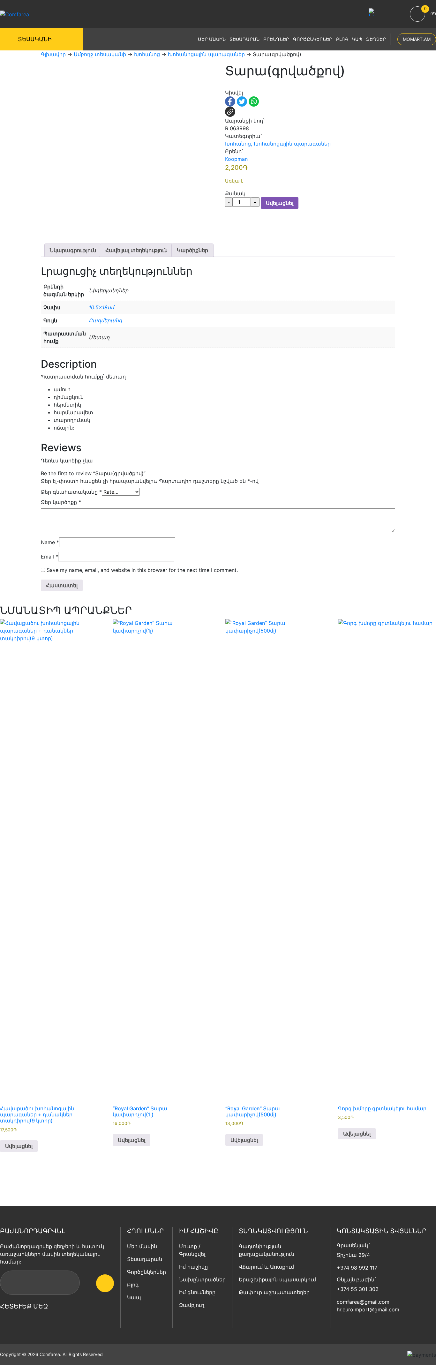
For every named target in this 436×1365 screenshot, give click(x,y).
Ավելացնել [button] (19, 1146)
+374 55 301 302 (358, 1289)
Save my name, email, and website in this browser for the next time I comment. (142, 570)
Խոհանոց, (238, 143)
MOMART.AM (417, 39)
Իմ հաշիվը (193, 1267)
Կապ (357, 39)
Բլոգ (342, 39)
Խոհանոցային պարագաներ (206, 54)
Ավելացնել (279, 203)
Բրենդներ (276, 39)
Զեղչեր (376, 39)
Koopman (236, 159)
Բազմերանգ (105, 320)
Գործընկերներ (312, 39)
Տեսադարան (244, 39)
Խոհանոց (147, 54)
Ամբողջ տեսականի (100, 54)
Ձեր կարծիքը (61, 502)
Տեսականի (34, 39)
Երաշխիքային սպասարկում (277, 1279)
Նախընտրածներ (202, 1279)
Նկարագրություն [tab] (73, 250)
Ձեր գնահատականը (71, 492)
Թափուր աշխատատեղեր (274, 1292)
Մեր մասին (212, 39)
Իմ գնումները (197, 1292)
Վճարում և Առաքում (266, 1267)
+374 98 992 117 (357, 1267)
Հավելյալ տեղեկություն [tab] (136, 250)
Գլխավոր (53, 54)
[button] (228, 85)
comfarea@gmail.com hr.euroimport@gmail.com (368, 1306)
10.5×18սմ (101, 307)
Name (50, 542)
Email (49, 556)
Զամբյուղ (191, 1305)
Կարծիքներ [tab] (192, 250)
